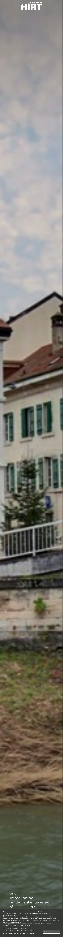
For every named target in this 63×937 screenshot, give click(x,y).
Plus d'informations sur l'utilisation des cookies (19, 933)
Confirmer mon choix (51, 932)
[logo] (31, 6)
